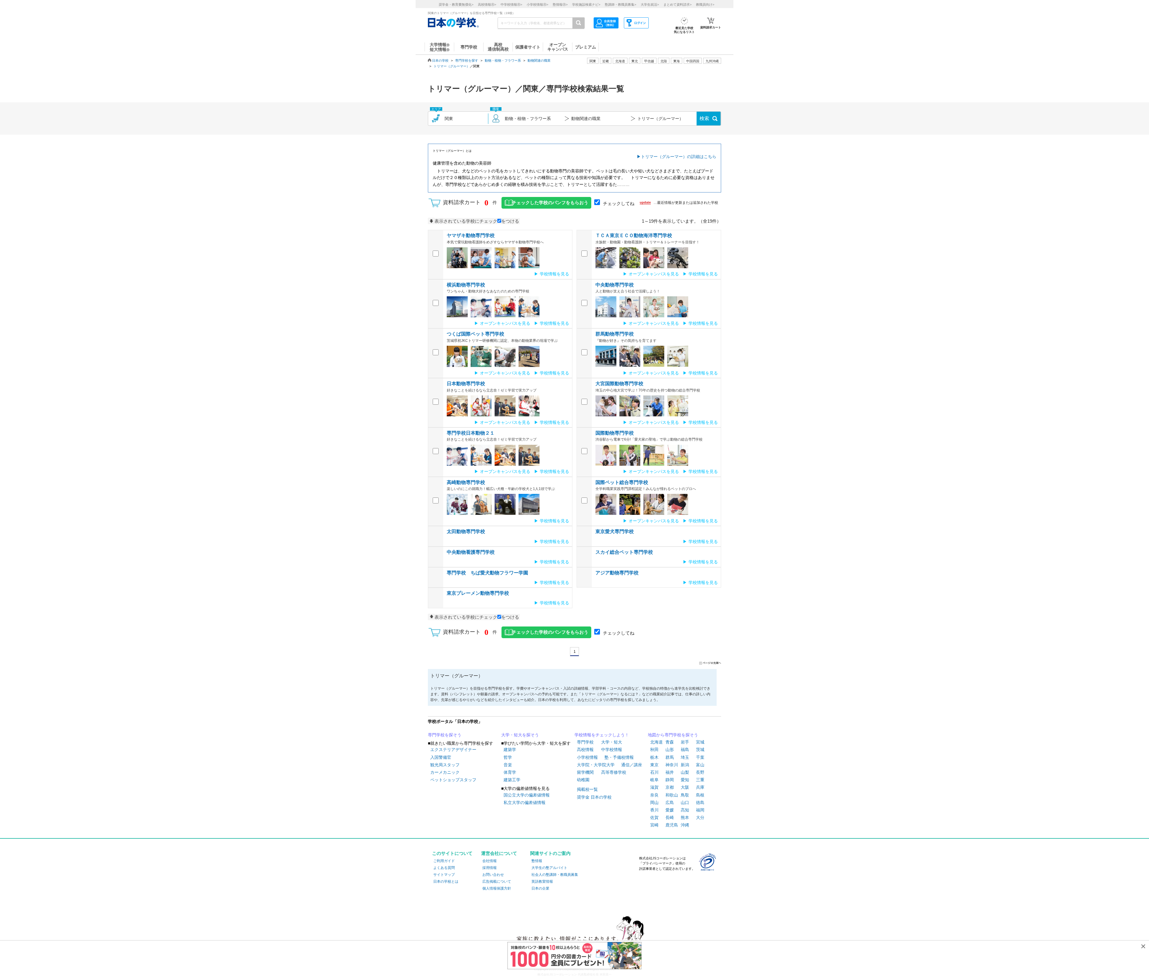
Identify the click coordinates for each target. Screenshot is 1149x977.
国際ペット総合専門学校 (621, 482)
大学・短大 (611, 742)
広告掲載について (496, 881)
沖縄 (685, 825)
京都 (669, 787)
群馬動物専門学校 (614, 333)
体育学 (510, 772)
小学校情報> (537, 4)
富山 (700, 764)
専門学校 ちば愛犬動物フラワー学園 (487, 572)
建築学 (510, 749)
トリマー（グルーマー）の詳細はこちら (678, 156)
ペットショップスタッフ (453, 779)
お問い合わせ (493, 875)
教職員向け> (705, 4)
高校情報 (585, 749)
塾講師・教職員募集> (620, 4)
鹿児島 (671, 825)
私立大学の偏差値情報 (524, 802)
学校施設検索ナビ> (586, 4)
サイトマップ (444, 875)
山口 (685, 802)
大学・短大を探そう (520, 734)
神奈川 (671, 764)
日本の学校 (440, 60)
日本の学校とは (445, 881)
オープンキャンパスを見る (654, 273)
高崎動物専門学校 (466, 482)
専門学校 (585, 742)
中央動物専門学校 (614, 284)
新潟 (685, 764)
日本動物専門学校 (466, 383)
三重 (700, 779)
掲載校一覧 (587, 789)
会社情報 (489, 861)
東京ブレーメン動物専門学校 (478, 593)
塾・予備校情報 (619, 757)
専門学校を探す (466, 60)
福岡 (700, 810)
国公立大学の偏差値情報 (527, 795)
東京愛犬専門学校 (614, 531)
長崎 (669, 817)
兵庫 (700, 787)
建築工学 (512, 779)
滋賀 (654, 787)
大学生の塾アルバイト (549, 868)
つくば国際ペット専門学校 (475, 333)
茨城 (700, 749)
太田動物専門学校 (466, 531)
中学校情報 (611, 749)
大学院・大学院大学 (596, 764)
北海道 (620, 61)
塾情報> (560, 4)
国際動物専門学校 (614, 433)
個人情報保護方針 (496, 888)
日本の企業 (540, 888)
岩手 (685, 742)
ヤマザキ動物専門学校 (471, 235)
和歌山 (671, 795)
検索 (704, 118)
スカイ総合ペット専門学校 (624, 552)
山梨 (685, 772)
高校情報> (487, 4)
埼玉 (685, 757)
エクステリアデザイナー (453, 749)
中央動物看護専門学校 (471, 552)
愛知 (685, 779)
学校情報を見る (554, 273)
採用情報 (489, 868)
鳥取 (685, 795)
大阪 (685, 787)
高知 (685, 810)
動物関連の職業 (539, 60)
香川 (654, 810)
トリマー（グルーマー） (452, 66)
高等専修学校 (613, 772)
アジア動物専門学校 (617, 572)
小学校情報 (587, 757)
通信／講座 (631, 764)
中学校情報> (511, 4)
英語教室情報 (542, 881)
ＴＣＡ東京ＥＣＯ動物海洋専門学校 (633, 235)
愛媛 (669, 810)
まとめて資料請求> (677, 4)
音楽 (508, 764)
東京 (654, 764)
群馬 (669, 757)
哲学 (508, 757)
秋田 (654, 749)
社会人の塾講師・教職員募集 (554, 875)
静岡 (669, 779)
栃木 (654, 757)
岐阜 (654, 779)
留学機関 (585, 772)
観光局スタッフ (445, 764)
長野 (700, 772)
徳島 (700, 802)
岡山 (654, 802)
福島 (685, 749)
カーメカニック (445, 772)
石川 (654, 772)
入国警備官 (440, 757)
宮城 (700, 742)
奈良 (654, 795)
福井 (669, 772)
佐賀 (654, 817)
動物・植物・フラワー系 (503, 60)
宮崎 (654, 825)
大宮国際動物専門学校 (619, 383)
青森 (669, 742)
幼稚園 (583, 779)
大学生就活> (650, 4)
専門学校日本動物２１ (471, 433)
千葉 (700, 757)
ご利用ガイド (444, 861)
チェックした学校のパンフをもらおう (550, 202)
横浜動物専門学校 (466, 284)
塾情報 (536, 861)
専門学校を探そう (444, 734)
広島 (669, 802)
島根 (700, 795)
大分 (700, 817)
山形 (669, 749)
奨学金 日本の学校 (594, 797)
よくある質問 (444, 868)
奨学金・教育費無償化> (456, 4)
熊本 (685, 817)
